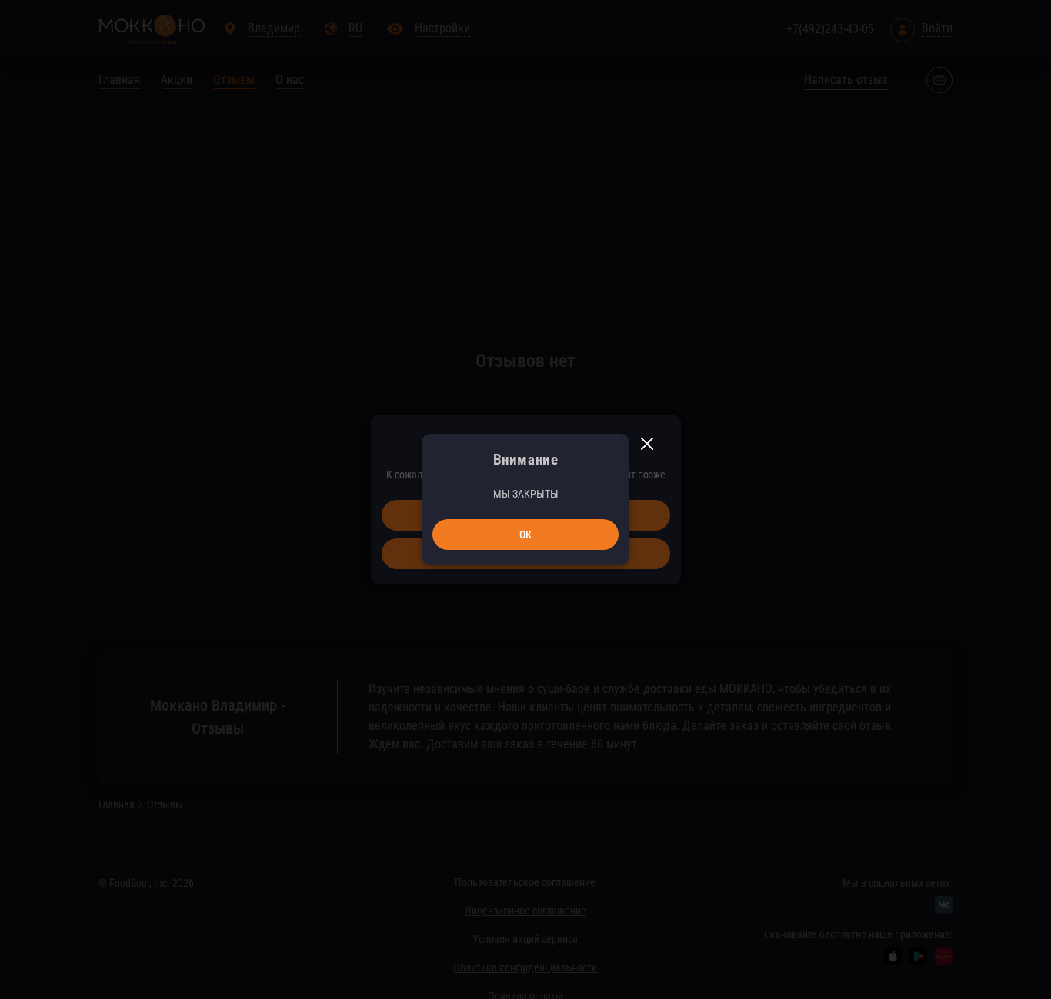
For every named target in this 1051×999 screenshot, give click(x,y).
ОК (525, 534)
